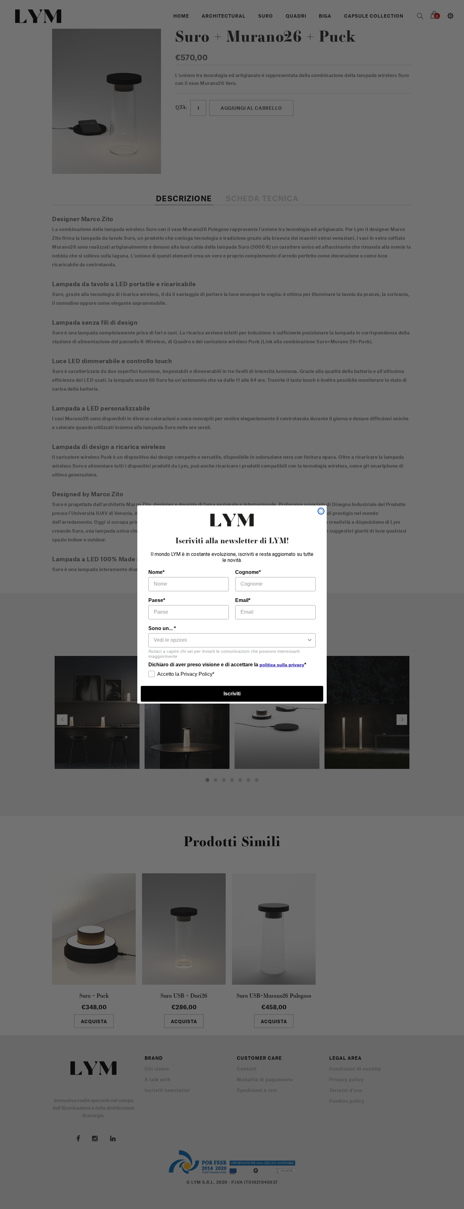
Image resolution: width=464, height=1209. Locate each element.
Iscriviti (232, 693)
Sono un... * (162, 628)
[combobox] (230, 640)
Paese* (156, 600)
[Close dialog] (321, 511)
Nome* (156, 572)
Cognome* (248, 572)
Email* (242, 600)
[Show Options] (309, 640)
